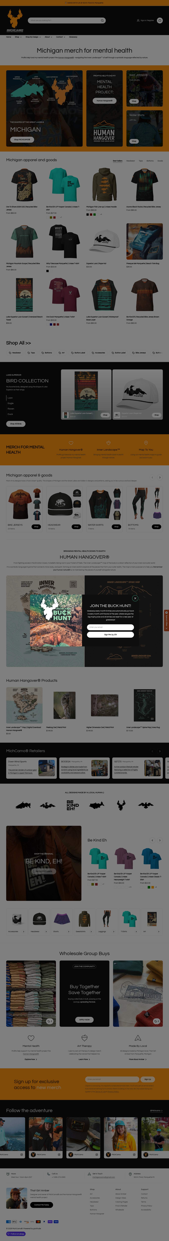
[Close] (135, 598)
